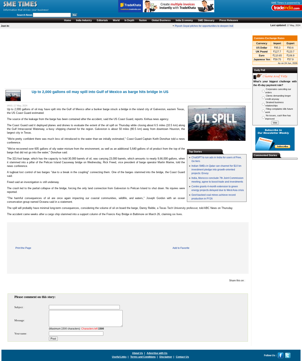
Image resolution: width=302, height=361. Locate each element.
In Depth (129, 20)
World (116, 20)
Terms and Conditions (143, 356)
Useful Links (119, 356)
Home (67, 20)
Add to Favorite (181, 248)
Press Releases (228, 20)
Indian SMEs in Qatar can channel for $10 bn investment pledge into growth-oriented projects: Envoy (216, 169)
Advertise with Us (157, 353)
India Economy (184, 20)
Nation (143, 20)
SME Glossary (206, 20)
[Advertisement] (128, 58)
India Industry (84, 20)
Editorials (102, 20)
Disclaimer (165, 356)
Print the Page (23, 248)
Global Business (161, 20)
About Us (137, 353)
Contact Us (182, 356)
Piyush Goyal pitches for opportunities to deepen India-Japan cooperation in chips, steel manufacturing (230, 25)
